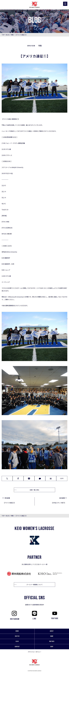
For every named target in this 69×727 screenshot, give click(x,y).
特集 (12, 35)
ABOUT (52, 631)
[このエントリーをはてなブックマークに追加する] (50, 478)
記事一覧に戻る (34, 490)
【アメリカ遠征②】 (9, 503)
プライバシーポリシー (34, 652)
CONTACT (17, 646)
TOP (3, 35)
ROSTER (17, 636)
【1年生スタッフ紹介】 (58, 503)
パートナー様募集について (34, 585)
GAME (51, 636)
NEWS (17, 631)
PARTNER (51, 641)
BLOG (7, 35)
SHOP (51, 646)
